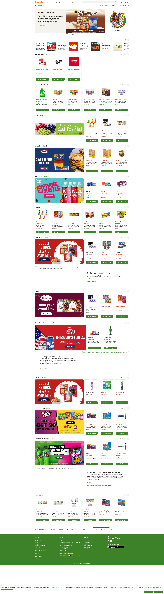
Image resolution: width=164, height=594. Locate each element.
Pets (36, 495)
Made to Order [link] (38, 556)
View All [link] (48, 54)
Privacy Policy (54, 587)
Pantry (37, 207)
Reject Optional (158, 591)
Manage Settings (138, 591)
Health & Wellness (42, 439)
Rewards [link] (37, 553)
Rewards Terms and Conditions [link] (67, 553)
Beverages (39, 176)
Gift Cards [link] (37, 542)
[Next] (128, 40)
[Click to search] (116, 2)
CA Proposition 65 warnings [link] (66, 544)
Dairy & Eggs (39, 238)
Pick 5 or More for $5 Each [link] (40, 550)
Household (39, 378)
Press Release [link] (87, 542)
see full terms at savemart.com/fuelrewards (101, 527)
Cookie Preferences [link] (75, 555)
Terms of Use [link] (63, 551)
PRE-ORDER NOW (91, 281)
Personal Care (40, 408)
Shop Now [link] (37, 540)
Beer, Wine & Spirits (42, 323)
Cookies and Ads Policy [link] (65, 547)
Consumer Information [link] (40, 545)
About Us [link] (86, 540)
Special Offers (40, 54)
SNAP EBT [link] (37, 551)
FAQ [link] (36, 558)
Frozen (37, 291)
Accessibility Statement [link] (65, 548)
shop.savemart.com (99, 529)
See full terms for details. (100, 531)
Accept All (148, 591)
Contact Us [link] (37, 547)
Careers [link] (85, 548)
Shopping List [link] (38, 555)
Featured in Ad (40, 85)
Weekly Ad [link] (37, 544)
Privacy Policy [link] (63, 550)
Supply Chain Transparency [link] (66, 545)
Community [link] (86, 547)
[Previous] (126, 40)
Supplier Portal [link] (87, 544)
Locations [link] (37, 548)
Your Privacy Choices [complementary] (70, 555)
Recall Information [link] (88, 545)
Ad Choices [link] (62, 540)
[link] (39, 2)
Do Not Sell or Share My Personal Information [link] (70, 542)
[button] (42, 69)
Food (36, 115)
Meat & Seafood (41, 146)
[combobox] (99, 2)
